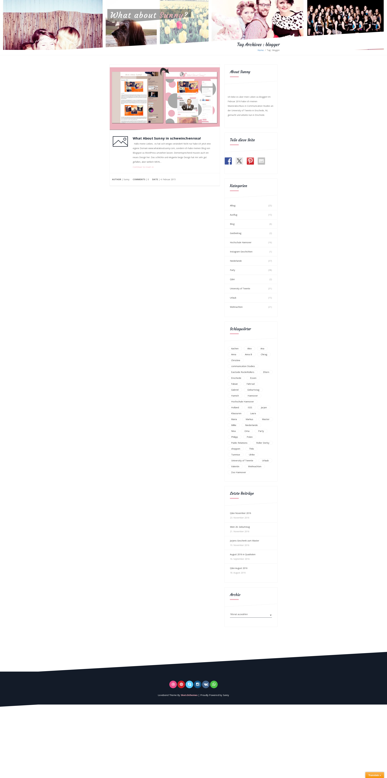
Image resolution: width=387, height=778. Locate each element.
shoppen (235, 448)
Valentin (235, 466)
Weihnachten (236, 306)
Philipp (234, 436)
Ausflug (233, 214)
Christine (235, 360)
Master (266, 419)
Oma (246, 430)
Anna (233, 354)
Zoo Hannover (238, 472)
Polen (250, 436)
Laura (253, 413)
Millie (233, 425)
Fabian (234, 383)
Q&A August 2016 (238, 568)
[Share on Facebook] (228, 161)
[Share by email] (261, 161)
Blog (232, 224)
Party (232, 270)
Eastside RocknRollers (242, 372)
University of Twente (240, 288)
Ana (262, 348)
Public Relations (239, 442)
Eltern (266, 372)
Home (261, 50)
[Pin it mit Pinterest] (250, 161)
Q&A (232, 279)
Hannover (253, 395)
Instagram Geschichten (241, 251)
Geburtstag (253, 389)
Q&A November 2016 (240, 513)
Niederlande (236, 260)
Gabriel (235, 389)
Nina (233, 430)
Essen (253, 377)
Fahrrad (251, 383)
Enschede (236, 377)
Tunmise (235, 454)
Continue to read (142, 166)
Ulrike (252, 454)
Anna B (248, 354)
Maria (234, 419)
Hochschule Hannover (240, 242)
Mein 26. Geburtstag (240, 526)
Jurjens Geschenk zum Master (244, 540)
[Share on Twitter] (239, 161)
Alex (249, 348)
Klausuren (236, 413)
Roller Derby (262, 442)
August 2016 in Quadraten (242, 554)
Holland (235, 407)
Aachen (235, 348)
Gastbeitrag (235, 233)
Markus (249, 419)
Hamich (235, 395)
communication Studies (243, 366)
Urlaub (233, 297)
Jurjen (264, 407)
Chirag (264, 354)
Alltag (232, 205)
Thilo (251, 448)
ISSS (250, 407)
